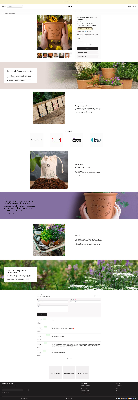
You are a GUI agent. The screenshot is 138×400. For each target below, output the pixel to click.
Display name (40, 299)
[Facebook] (4, 392)
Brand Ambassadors (85, 392)
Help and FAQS (119, 385)
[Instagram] (6, 392)
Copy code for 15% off (85, 28)
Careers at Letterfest (85, 385)
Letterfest (26, 398)
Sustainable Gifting (85, 390)
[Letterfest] (69, 6)
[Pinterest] (8, 392)
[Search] (8, 6)
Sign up (26, 389)
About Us (83, 386)
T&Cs (117, 392)
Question (39, 304)
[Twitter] (2, 392)
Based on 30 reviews (46, 296)
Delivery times (119, 388)
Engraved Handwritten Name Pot (9, 13)
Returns (117, 390)
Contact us (118, 386)
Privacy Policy (119, 393)
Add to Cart (87, 48)
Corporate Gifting (84, 388)
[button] (79, 19)
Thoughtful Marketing (85, 393)
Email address (72, 299)
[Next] (70, 33)
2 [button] (67, 358)
